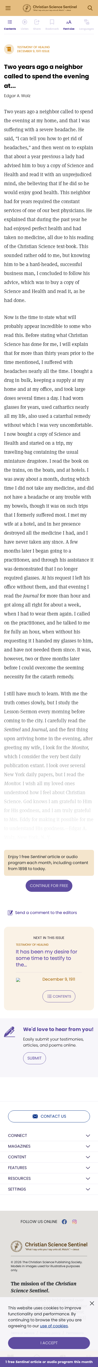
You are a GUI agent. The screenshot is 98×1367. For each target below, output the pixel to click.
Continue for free (49, 886)
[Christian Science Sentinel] (50, 8)
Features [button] (17, 1168)
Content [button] (17, 1157)
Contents (62, 996)
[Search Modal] (90, 8)
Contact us (53, 1116)
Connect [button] (17, 1135)
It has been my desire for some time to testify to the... (46, 958)
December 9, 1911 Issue (33, 51)
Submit (34, 1058)
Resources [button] (19, 1178)
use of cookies (54, 1326)
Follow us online (39, 1222)
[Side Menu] (8, 8)
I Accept (49, 1343)
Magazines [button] (19, 1146)
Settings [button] (17, 1189)
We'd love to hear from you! (58, 1029)
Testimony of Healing (33, 47)
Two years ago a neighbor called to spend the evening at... (46, 76)
